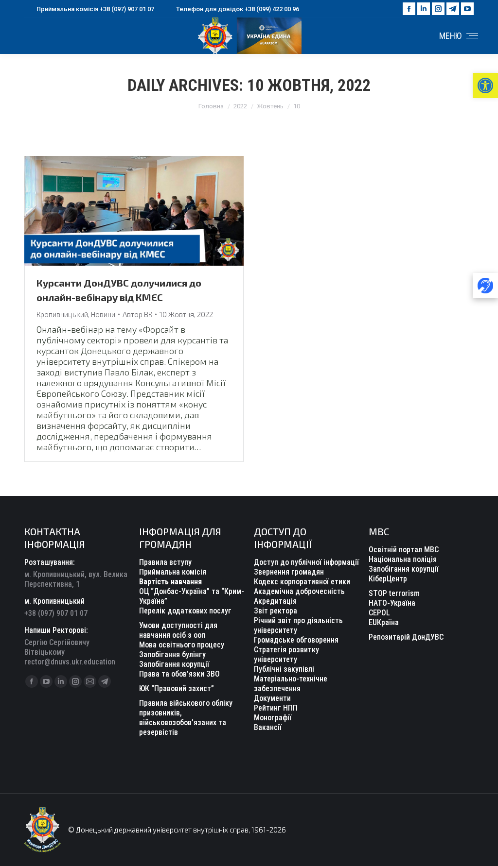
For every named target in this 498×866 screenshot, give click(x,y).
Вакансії (268, 727)
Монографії (272, 717)
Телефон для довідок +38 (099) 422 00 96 (237, 9)
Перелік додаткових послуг (185, 610)
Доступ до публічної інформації (306, 562)
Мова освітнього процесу (181, 644)
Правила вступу (165, 562)
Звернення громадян (289, 572)
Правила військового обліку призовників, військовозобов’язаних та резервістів (185, 717)
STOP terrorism (394, 593)
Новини (103, 314)
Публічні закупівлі (284, 669)
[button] (485, 85)
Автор (137, 314)
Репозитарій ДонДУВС (406, 637)
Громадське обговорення (296, 640)
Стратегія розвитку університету (286, 654)
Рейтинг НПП (276, 708)
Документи (272, 698)
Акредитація (275, 601)
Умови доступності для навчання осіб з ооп (178, 630)
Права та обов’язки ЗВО (179, 674)
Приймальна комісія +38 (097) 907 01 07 (95, 9)
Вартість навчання (170, 581)
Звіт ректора (275, 610)
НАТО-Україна (392, 603)
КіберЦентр (388, 578)
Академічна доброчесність (299, 591)
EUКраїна (384, 622)
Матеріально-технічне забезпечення (290, 683)
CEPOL (379, 612)
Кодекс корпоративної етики (302, 581)
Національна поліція (403, 559)
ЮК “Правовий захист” (176, 688)
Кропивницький (62, 314)
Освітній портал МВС (404, 549)
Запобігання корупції (174, 664)
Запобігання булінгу (172, 654)
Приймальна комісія (172, 572)
